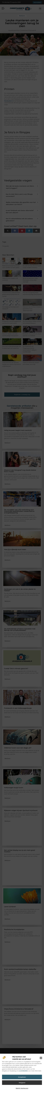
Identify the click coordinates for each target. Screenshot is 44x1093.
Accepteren (22, 1077)
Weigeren (22, 1082)
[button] (41, 1058)
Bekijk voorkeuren (22, 1088)
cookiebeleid (23, 1071)
